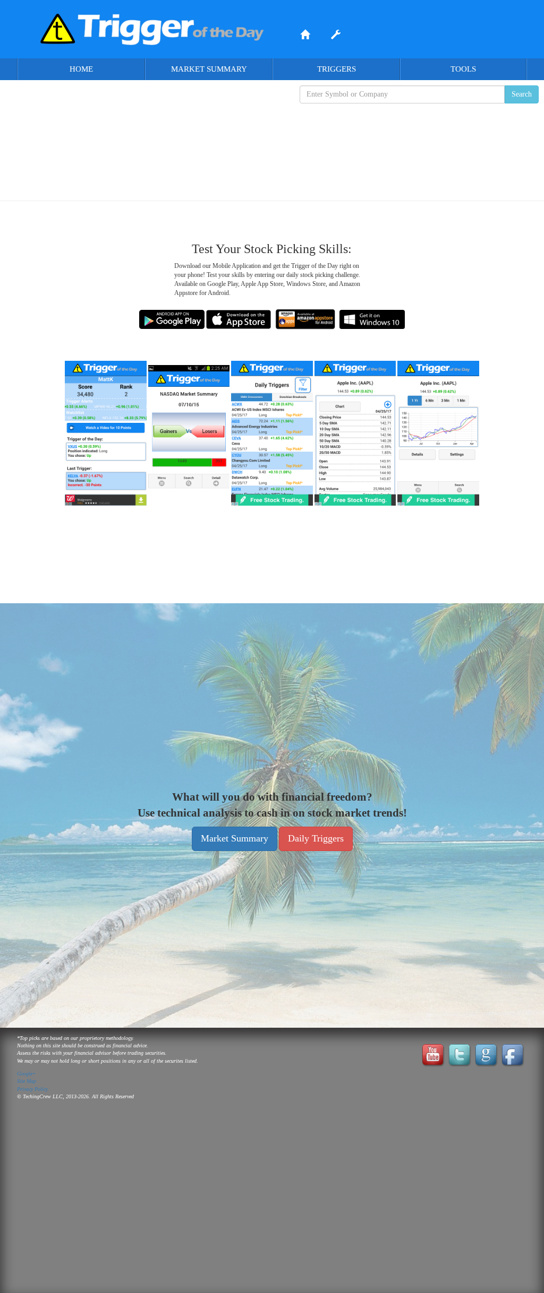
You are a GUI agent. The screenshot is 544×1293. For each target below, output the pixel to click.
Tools (463, 69)
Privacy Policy (32, 1089)
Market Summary (209, 69)
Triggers (336, 69)
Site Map (26, 1081)
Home (81, 69)
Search (522, 94)
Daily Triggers (316, 838)
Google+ (26, 1074)
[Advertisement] (272, 144)
